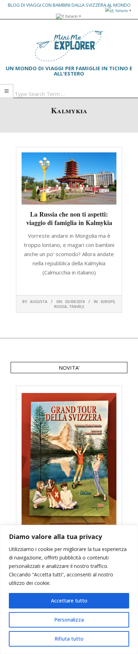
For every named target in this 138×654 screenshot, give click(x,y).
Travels (76, 306)
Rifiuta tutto (69, 638)
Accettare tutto (69, 600)
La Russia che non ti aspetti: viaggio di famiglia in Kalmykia (69, 218)
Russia (60, 306)
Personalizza (69, 619)
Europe (108, 301)
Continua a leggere (69, 286)
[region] (69, 589)
